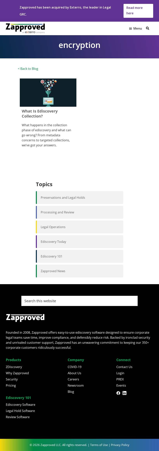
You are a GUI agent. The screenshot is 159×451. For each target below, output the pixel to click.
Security (12, 379)
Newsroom (76, 385)
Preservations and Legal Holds (63, 197)
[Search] (147, 28)
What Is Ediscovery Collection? (40, 113)
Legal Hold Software (20, 411)
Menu (137, 28)
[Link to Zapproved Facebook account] (119, 393)
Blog (71, 392)
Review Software (18, 417)
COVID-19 (74, 367)
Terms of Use (99, 445)
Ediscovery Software (20, 404)
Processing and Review (57, 212)
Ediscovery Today (53, 242)
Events (121, 385)
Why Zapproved (17, 373)
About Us (74, 373)
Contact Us (124, 367)
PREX (120, 379)
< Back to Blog (28, 68)
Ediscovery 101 (51, 256)
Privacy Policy (120, 445)
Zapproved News (53, 271)
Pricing (11, 385)
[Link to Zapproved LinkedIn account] (126, 393)
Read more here (134, 10)
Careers (73, 379)
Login (120, 373)
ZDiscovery (14, 367)
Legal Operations (53, 227)
